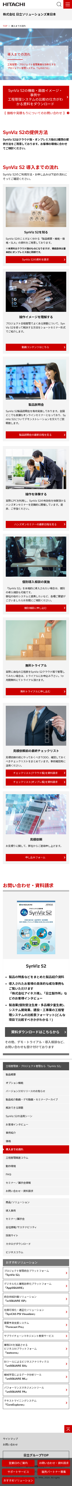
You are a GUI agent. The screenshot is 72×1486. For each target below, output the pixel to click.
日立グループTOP (36, 1455)
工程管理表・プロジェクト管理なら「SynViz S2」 (34, 1066)
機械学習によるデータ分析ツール (22, 1376)
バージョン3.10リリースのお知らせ (25, 1091)
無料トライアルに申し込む (35, 691)
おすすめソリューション (18, 1480)
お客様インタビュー (17, 1124)
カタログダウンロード (18, 1243)
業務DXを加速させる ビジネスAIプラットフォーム (20, 1348)
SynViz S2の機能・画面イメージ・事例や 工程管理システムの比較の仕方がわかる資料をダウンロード (35, 97)
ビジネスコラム (14, 1252)
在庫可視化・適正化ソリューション (24, 1311)
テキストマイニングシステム (20, 1402)
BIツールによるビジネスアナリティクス (26, 1363)
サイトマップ (10, 1438)
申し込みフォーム (35, 857)
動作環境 (11, 1166)
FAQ (8, 1174)
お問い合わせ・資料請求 (19, 1191)
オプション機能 (14, 1082)
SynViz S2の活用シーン (19, 1116)
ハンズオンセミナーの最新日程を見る (35, 524)
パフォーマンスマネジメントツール (24, 1389)
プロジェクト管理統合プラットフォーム (26, 1272)
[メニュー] (67, 4)
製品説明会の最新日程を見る (35, 434)
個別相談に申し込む (35, 608)
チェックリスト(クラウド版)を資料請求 (35, 773)
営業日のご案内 (18, 1463)
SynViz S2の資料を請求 (35, 259)
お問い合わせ (10, 1444)
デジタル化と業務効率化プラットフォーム (27, 1285)
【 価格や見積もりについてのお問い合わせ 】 (34, 113)
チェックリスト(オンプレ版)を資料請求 (35, 781)
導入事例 (11, 1210)
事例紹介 (11, 1132)
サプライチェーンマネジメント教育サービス (29, 1335)
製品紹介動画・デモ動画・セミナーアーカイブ (32, 1099)
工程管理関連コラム (17, 1157)
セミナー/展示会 (15, 1218)
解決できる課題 (14, 1107)
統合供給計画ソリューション (20, 1298)
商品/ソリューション (18, 1202)
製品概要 (11, 1074)
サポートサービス (18, 1472)
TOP (5, 26)
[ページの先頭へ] (68, 1429)
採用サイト (12, 1235)
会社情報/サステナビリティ (21, 1227)
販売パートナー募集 (54, 1472)
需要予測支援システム (16, 1324)
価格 (8, 1141)
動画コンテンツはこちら (35, 347)
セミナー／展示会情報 (18, 1182)
